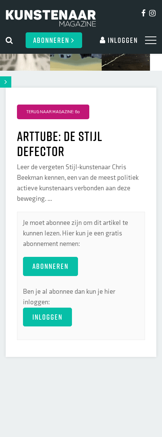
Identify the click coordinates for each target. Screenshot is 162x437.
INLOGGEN (47, 317)
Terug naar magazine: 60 (53, 112)
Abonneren (52, 40)
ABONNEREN (50, 266)
